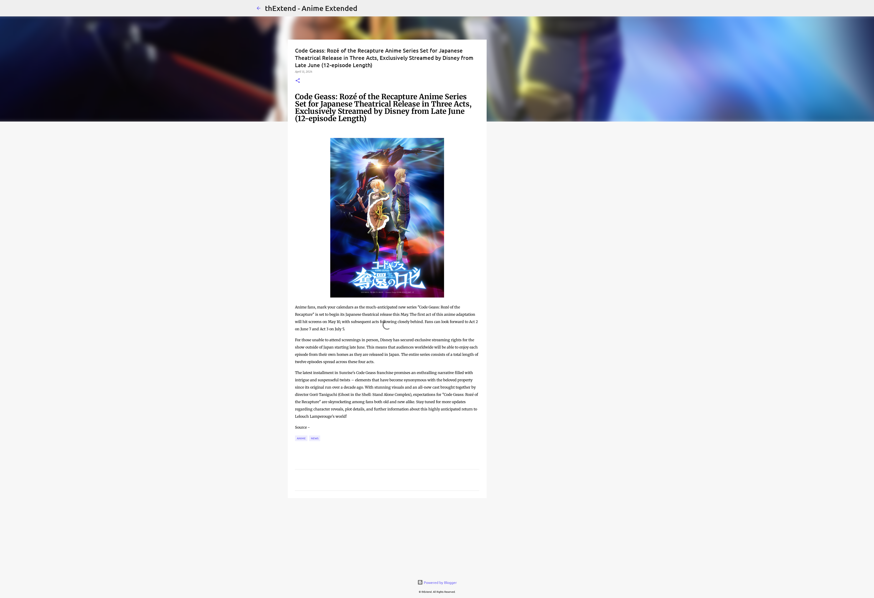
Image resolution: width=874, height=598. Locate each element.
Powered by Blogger (440, 582)
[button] (297, 81)
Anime (301, 438)
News (314, 438)
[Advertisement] (387, 537)
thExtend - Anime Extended (311, 8)
